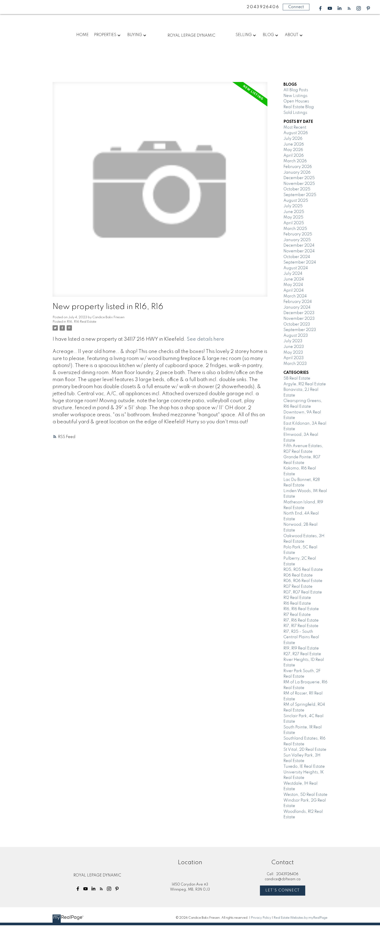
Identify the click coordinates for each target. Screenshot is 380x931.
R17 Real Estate (297, 615)
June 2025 (293, 212)
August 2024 (295, 268)
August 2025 (295, 201)
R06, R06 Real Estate (302, 581)
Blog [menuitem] (268, 35)
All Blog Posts (295, 90)
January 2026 (297, 173)
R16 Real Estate (297, 604)
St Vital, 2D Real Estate (304, 750)
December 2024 (298, 245)
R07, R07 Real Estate (302, 592)
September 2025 (299, 195)
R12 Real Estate (297, 598)
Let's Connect (282, 890)
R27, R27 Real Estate (302, 654)
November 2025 (299, 184)
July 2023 (292, 341)
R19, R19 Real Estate (301, 648)
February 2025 (297, 234)
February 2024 (297, 302)
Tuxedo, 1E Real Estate (304, 767)
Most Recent (294, 127)
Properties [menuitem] (105, 35)
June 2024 (293, 279)
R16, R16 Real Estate (81, 321)
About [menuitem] (291, 35)
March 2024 (295, 296)
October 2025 (296, 189)
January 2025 (297, 240)
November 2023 (299, 319)
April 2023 (293, 358)
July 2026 (292, 139)
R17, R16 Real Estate (301, 620)
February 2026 (297, 167)
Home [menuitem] (82, 35)
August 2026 (295, 133)
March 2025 (295, 229)
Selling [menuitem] (244, 35)
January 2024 (297, 307)
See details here (205, 339)
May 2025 (293, 217)
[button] (320, 8)
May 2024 (293, 285)
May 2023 (293, 353)
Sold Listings (295, 113)
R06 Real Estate (298, 575)
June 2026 (293, 144)
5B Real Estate (296, 378)
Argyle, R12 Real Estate (304, 384)
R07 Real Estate (297, 587)
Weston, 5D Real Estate (305, 795)
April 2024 (293, 291)
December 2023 (298, 313)
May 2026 (293, 150)
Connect (296, 7)
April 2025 (293, 223)
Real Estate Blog (298, 107)
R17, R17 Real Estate (300, 626)
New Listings (295, 96)
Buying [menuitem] (134, 35)
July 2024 (292, 274)
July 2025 (293, 206)
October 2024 (296, 257)
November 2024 (299, 251)
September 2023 (299, 330)
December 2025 (299, 178)
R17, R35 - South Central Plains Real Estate (301, 637)
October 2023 (296, 324)
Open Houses (296, 101)
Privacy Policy (261, 917)
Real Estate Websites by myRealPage (300, 917)
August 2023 (295, 336)
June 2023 (293, 347)
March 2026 (295, 161)
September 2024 (299, 262)
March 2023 (295, 364)
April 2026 (293, 156)
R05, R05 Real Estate (303, 570)
